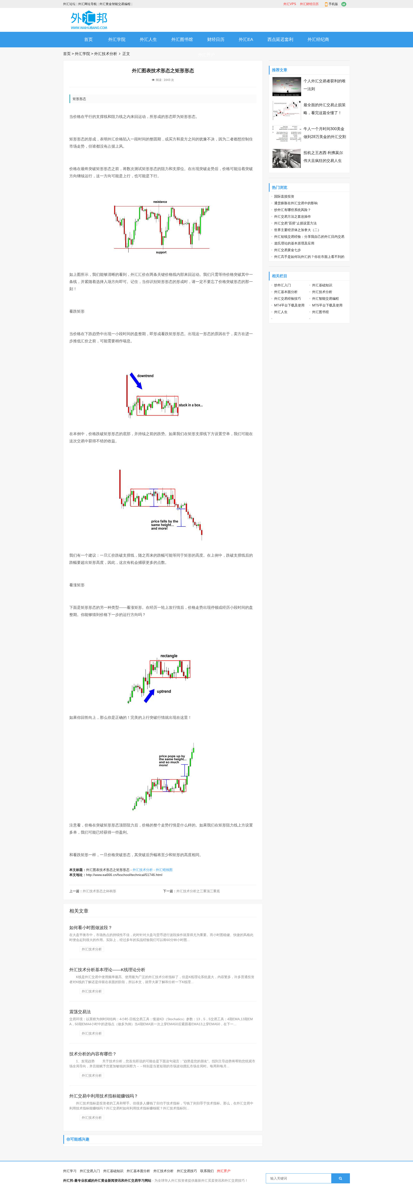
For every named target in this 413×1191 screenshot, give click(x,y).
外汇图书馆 (182, 39)
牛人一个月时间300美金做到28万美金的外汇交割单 (325, 137)
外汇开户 (206, 54)
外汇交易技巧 (187, 1171)
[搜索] (340, 1178)
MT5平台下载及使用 (327, 305)
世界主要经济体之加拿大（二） (297, 230)
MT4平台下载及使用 (289, 305)
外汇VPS (289, 4)
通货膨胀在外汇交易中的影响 (296, 203)
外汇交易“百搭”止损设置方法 (295, 223)
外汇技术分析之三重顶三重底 (198, 891)
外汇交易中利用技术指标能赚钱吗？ (103, 1096)
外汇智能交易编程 (325, 298)
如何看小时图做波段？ (90, 927)
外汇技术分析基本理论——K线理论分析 (107, 969)
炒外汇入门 (282, 285)
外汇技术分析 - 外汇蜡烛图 (153, 870)
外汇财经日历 (309, 4)
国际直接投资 (284, 196)
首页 (88, 39)
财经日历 (215, 39)
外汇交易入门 (90, 1171)
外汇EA (246, 39)
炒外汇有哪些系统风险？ (292, 210)
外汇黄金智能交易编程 (114, 4)
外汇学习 (69, 1171)
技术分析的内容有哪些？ (93, 1054)
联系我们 (207, 1171)
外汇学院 (116, 39)
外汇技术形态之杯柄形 (99, 891)
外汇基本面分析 (286, 292)
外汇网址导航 (87, 4)
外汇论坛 (69, 4)
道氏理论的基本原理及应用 (294, 243)
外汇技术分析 (105, 54)
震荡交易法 (80, 1011)
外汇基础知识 (322, 285)
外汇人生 (148, 39)
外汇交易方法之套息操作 (292, 216)
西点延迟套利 (280, 39)
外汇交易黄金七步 (287, 250)
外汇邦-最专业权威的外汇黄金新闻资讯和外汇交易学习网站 (107, 1180)
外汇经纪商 (318, 39)
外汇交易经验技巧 (287, 298)
